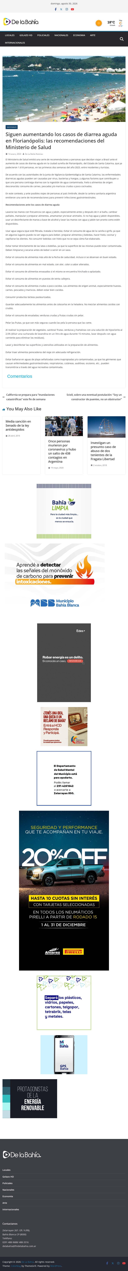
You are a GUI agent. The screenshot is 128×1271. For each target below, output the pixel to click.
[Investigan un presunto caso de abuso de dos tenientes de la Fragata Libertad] (107, 418)
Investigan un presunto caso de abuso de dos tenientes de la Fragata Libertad (103, 451)
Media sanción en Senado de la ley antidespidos (18, 425)
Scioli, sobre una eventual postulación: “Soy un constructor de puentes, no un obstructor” (94, 397)
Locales (10, 35)
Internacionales (15, 42)
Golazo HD (26, 35)
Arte (92, 35)
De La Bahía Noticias (34, 154)
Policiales (43, 35)
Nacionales (61, 35)
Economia (79, 35)
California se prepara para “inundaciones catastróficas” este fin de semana (30, 397)
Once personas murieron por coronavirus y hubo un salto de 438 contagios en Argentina (62, 451)
